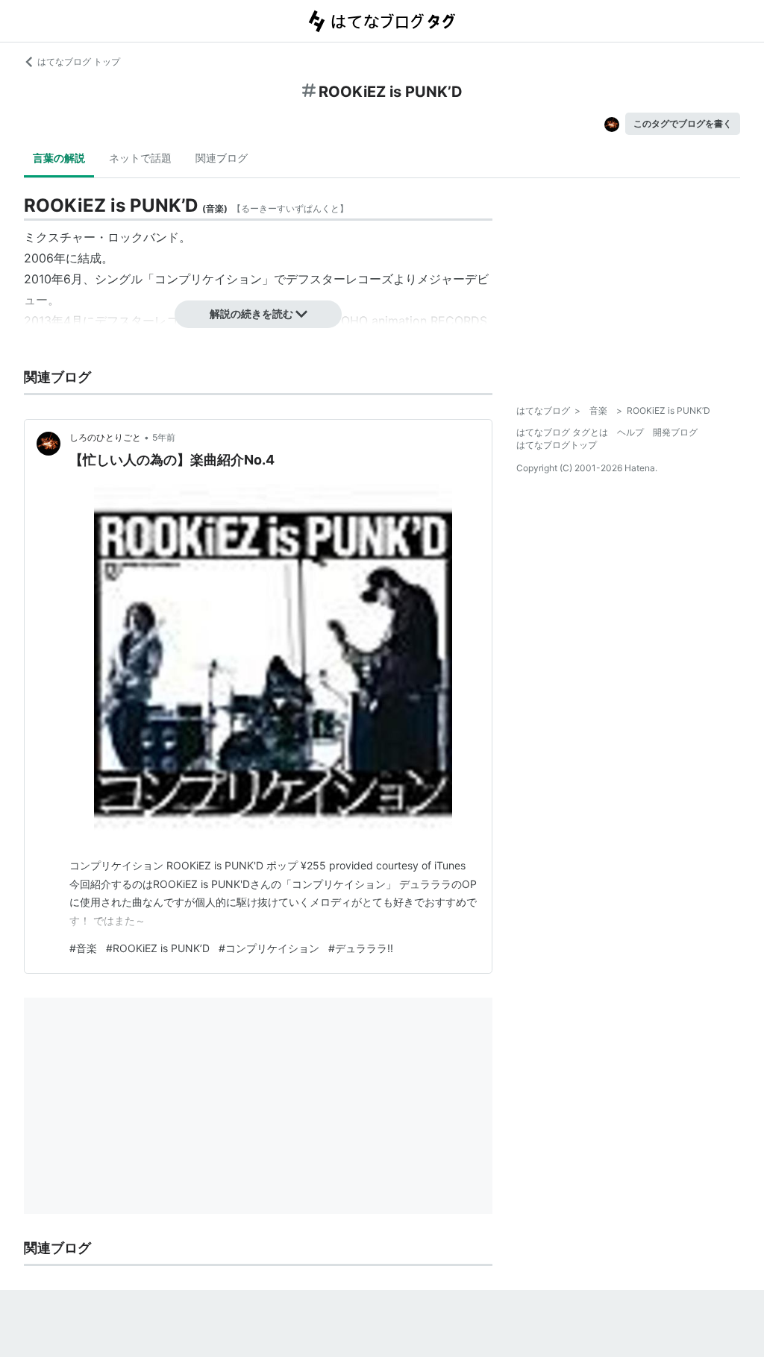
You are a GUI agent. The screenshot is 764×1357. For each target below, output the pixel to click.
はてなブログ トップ (78, 61)
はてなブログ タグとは (562, 432)
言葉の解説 (59, 157)
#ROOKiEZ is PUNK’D (158, 948)
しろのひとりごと (105, 437)
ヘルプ (630, 432)
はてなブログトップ (556, 444)
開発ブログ (675, 432)
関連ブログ (221, 157)
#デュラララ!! (360, 948)
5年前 (163, 437)
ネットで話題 (140, 157)
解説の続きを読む (251, 313)
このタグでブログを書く (682, 123)
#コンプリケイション (269, 948)
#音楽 (83, 948)
